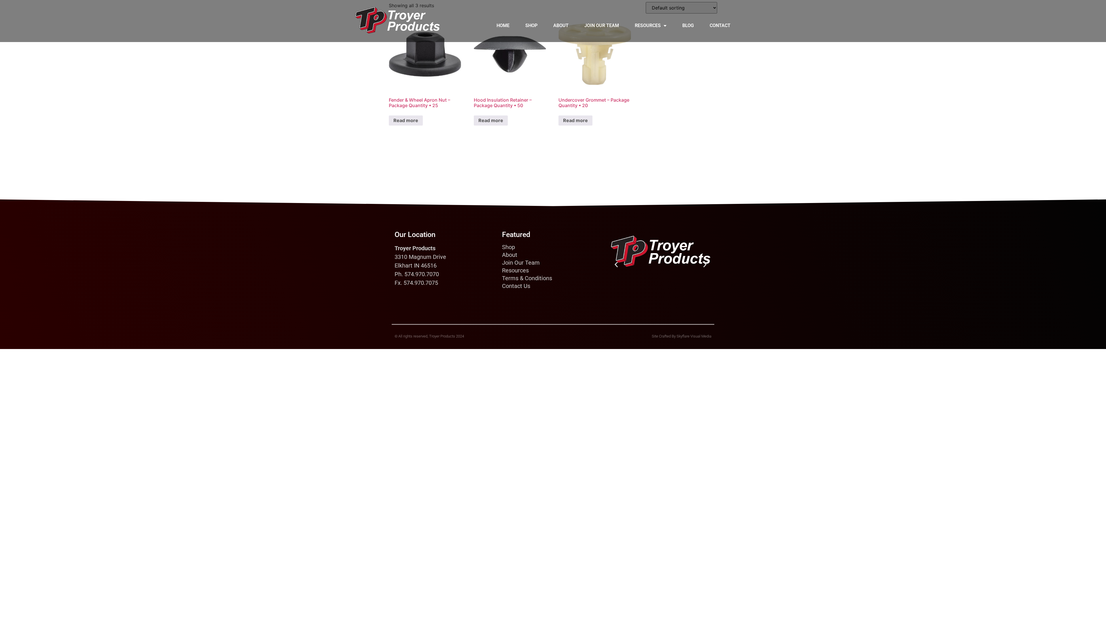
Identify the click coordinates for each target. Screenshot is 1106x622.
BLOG (688, 25)
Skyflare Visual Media (694, 336)
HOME (503, 25)
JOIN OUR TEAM (601, 25)
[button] (616, 264)
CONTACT (720, 25)
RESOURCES (648, 25)
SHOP (531, 25)
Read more (405, 120)
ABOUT (561, 25)
